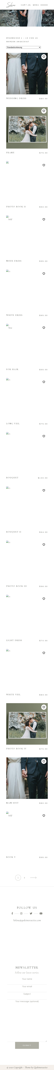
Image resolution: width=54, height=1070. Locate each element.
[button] (43, 56)
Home (8, 20)
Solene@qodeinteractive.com (27, 920)
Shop (15, 20)
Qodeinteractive (40, 1067)
